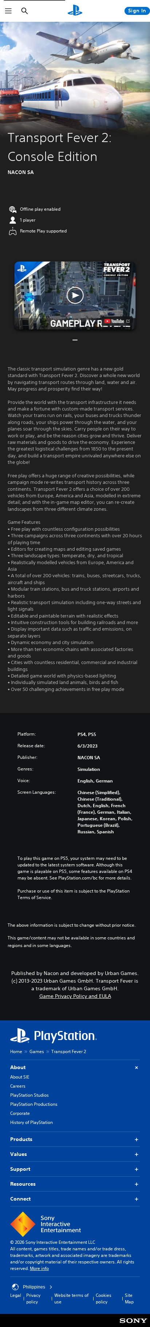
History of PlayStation (31, 1122)
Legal (15, 1295)
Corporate (20, 1113)
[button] (75, 295)
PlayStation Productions (34, 1104)
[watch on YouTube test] (117, 321)
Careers (17, 1086)
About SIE (19, 1077)
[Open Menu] (8, 11)
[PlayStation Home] (75, 11)
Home (16, 1051)
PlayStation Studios (29, 1095)
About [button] (17, 1067)
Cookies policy (103, 1298)
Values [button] (18, 1154)
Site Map (129, 1298)
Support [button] (20, 1169)
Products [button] (21, 1139)
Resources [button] (23, 1184)
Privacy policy (33, 1298)
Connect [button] (20, 1198)
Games (36, 1051)
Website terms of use (71, 1298)
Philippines (34, 1287)
